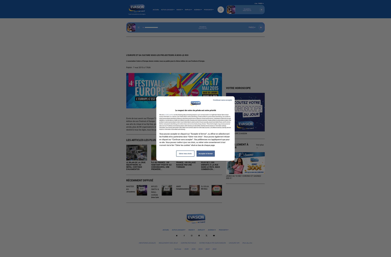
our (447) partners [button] (169, 114)
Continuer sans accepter (222, 100)
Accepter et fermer (206, 153)
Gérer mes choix (185, 153)
